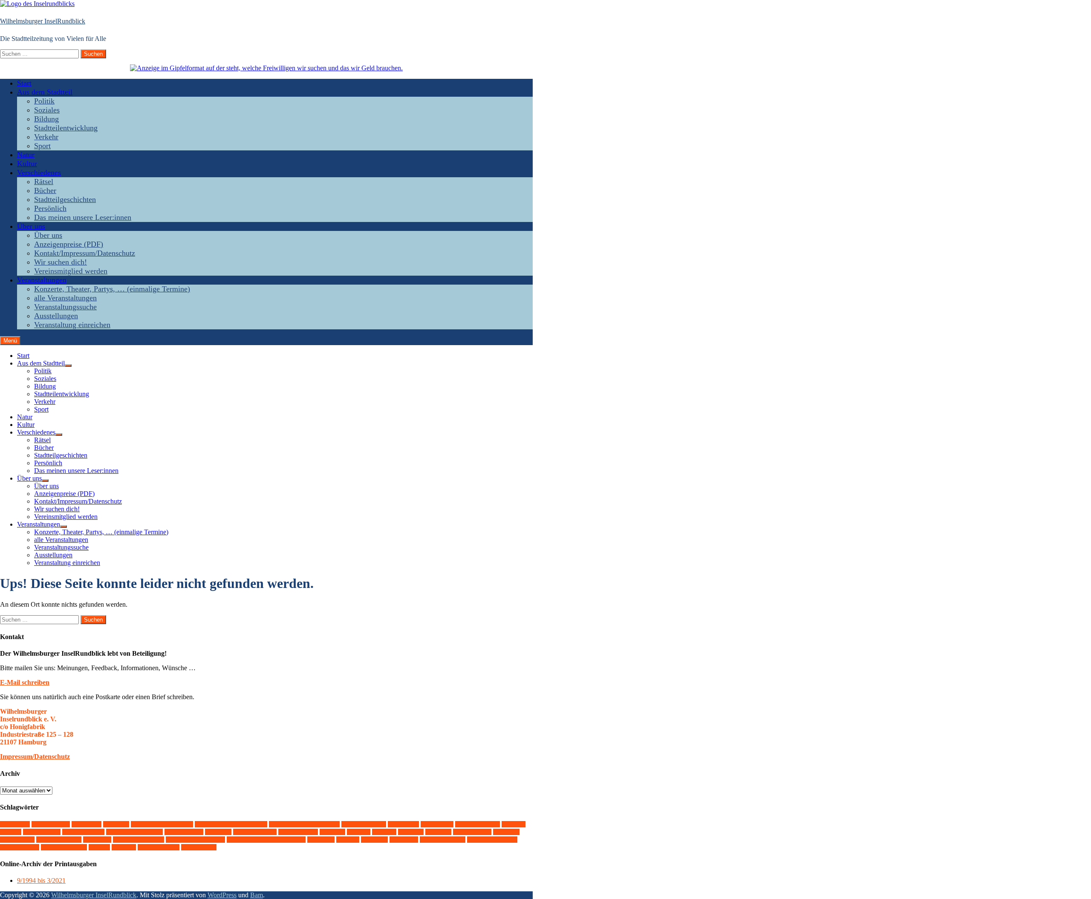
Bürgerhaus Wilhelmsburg (304, 824)
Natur (26, 154)
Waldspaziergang (492, 839)
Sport (42, 145)
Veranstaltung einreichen (72, 324)
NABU (438, 832)
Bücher (45, 190)
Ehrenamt (437, 824)
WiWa (124, 847)
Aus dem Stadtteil (44, 92)
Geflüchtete (42, 832)
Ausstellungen (56, 315)
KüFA (358, 832)
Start (24, 83)
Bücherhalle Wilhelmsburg (231, 824)
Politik (44, 101)
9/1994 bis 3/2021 (41, 880)
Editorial (403, 824)
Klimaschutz (298, 832)
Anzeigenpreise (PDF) (68, 244)
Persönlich (50, 208)
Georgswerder (83, 832)
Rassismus (17, 839)
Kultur (27, 163)
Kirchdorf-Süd (255, 832)
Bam (256, 895)
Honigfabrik (184, 832)
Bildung (46, 119)
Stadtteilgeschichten (65, 199)
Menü (10, 340)
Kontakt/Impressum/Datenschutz (84, 253)
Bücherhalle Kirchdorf (162, 824)
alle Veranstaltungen (65, 298)
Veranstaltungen (41, 280)
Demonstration (363, 824)
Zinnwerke (198, 847)
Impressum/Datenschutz (35, 756)
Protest (506, 832)
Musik (411, 832)
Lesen (384, 832)
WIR (99, 847)
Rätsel (43, 181)
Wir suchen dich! (60, 262)
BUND (116, 824)
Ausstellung (51, 824)
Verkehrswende (442, 839)
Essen (513, 824)
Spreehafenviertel (138, 839)
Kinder (218, 832)
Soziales (47, 110)
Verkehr (46, 137)
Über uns (31, 226)
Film (10, 832)
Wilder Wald (19, 847)
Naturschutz (472, 832)
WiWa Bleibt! (158, 847)
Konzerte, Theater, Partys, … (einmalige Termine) (112, 289)
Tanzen (321, 839)
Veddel (374, 839)
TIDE (347, 839)
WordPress (222, 895)
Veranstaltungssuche (65, 307)
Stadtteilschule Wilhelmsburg (266, 839)
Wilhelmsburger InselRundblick (42, 21)
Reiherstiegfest (58, 839)
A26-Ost (15, 824)
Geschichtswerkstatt (134, 832)
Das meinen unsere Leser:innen (82, 217)
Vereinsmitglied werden (70, 271)
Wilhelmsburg (64, 847)
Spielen (97, 839)
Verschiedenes (39, 172)
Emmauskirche (477, 824)
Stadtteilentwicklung (66, 128)
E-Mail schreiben (24, 682)
